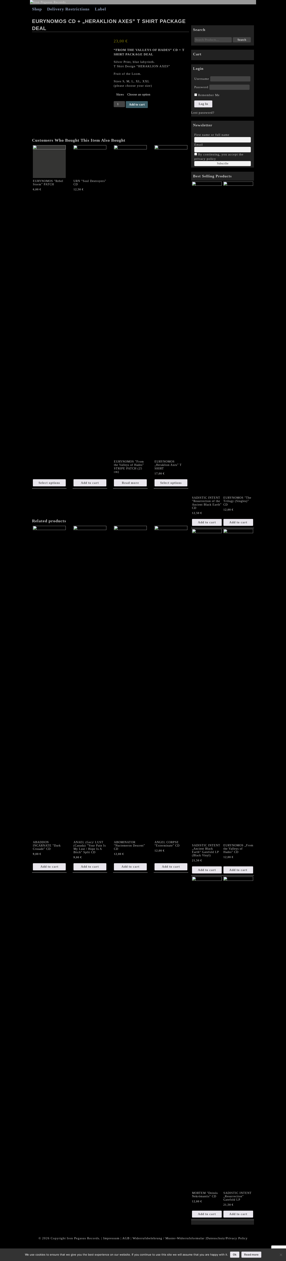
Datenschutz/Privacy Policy (227, 1238)
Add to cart (137, 104)
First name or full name (211, 134)
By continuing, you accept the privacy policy (218, 156)
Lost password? (202, 112)
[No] (281, 1255)
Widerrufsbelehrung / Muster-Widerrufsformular (169, 1238)
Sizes (120, 94)
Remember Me (208, 95)
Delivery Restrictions (68, 9)
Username (201, 78)
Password (201, 87)
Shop (37, 9)
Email (198, 144)
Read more (130, 482)
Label (100, 9)
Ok (235, 1254)
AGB (126, 1238)
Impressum (111, 1238)
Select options (49, 482)
